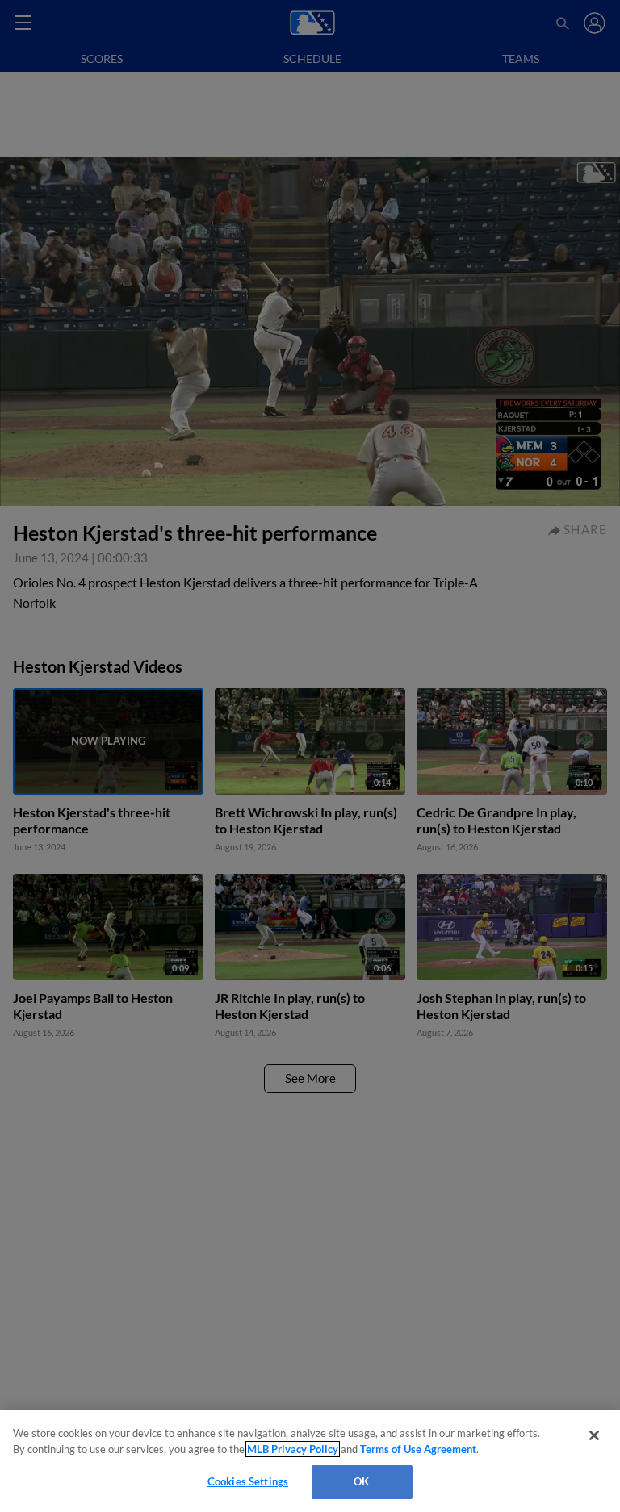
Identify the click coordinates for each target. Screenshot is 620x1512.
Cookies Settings (247, 1481)
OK (361, 1481)
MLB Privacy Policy (292, 1449)
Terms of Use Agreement (418, 1449)
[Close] (594, 1435)
